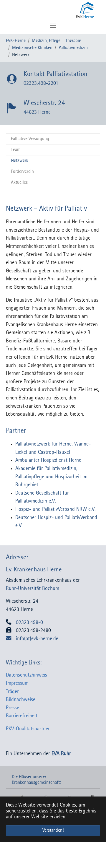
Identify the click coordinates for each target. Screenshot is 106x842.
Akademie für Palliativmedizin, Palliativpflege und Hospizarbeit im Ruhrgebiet (51, 476)
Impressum (17, 683)
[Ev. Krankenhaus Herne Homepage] (64, 10)
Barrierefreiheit (21, 716)
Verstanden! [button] (53, 830)
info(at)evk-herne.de (37, 638)
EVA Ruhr (61, 753)
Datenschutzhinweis (26, 675)
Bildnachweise (20, 699)
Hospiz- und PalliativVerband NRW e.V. (55, 509)
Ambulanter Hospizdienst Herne (48, 460)
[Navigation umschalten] (53, 26)
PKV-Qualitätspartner (28, 729)
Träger (12, 691)
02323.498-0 (29, 622)
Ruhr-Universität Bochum (32, 588)
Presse (12, 708)
